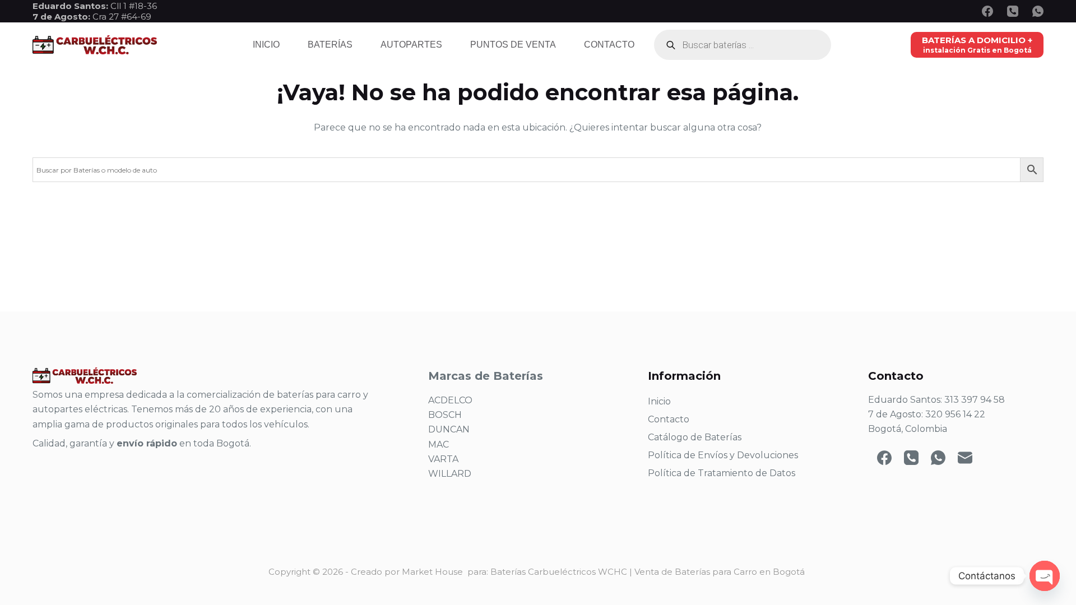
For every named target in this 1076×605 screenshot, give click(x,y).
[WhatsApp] (1037, 11)
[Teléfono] (1012, 11)
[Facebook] (987, 11)
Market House (432, 571)
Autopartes (411, 44)
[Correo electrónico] (965, 457)
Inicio (266, 44)
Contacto (609, 44)
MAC (438, 444)
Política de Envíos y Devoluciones (723, 455)
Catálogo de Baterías (694, 437)
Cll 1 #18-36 (133, 6)
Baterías (330, 44)
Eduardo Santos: (71, 6)
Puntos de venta (513, 44)
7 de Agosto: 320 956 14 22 (926, 414)
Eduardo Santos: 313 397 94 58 (936, 399)
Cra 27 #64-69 (92, 16)
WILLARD (449, 473)
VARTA (443, 459)
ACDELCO (450, 400)
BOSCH (445, 414)
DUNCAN (449, 429)
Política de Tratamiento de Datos (721, 473)
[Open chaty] (1044, 576)
